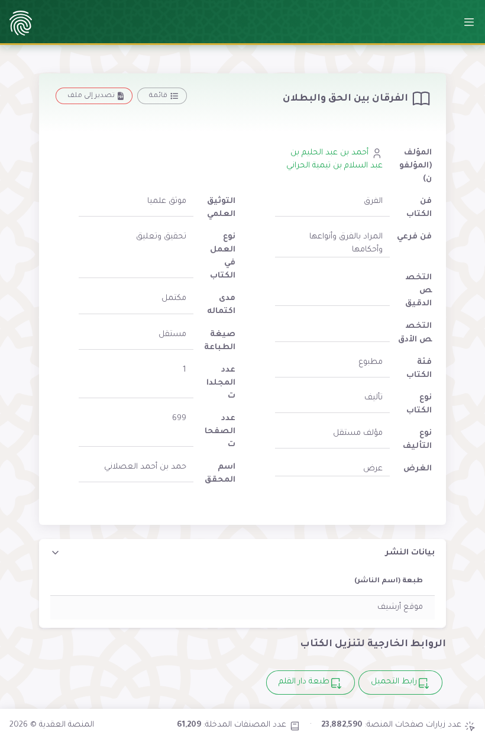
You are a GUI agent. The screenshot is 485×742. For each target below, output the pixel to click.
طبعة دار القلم (304, 682)
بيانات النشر (410, 553)
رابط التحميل (394, 682)
